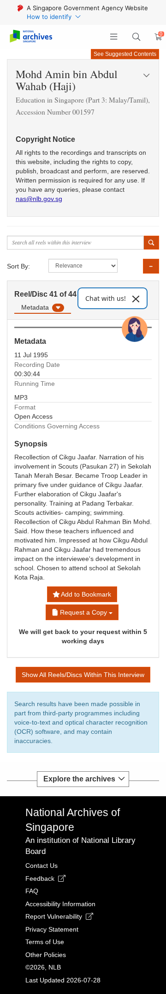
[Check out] (156, 37)
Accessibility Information (60, 904)
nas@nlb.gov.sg (39, 198)
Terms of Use (44, 941)
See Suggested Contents (125, 54)
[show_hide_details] (151, 266)
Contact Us (41, 865)
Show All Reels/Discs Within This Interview (83, 674)
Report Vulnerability (54, 916)
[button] (114, 37)
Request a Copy (83, 612)
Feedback (40, 878)
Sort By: (18, 266)
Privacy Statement (51, 929)
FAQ (31, 891)
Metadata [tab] (36, 307)
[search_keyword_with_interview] (151, 243)
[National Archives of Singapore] (30, 36)
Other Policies (45, 954)
